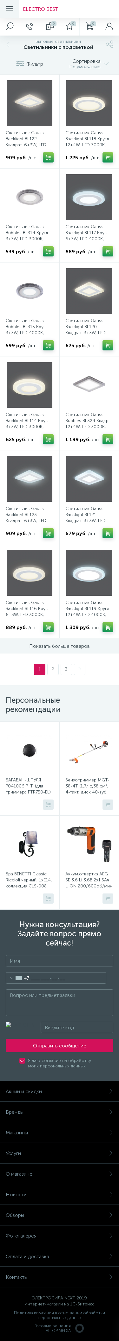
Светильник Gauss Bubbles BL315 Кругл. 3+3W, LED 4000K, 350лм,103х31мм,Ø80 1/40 (29, 333)
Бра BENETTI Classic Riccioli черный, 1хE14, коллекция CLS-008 (29, 880)
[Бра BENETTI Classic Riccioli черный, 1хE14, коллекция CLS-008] (30, 844)
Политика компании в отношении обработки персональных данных (59, 1315)
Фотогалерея (21, 1236)
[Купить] (48, 157)
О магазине (19, 1174)
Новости (16, 1195)
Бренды (14, 1112)
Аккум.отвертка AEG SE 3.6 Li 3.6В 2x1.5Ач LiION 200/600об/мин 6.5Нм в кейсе (88, 883)
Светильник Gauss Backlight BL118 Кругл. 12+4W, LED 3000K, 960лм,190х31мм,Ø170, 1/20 (89, 145)
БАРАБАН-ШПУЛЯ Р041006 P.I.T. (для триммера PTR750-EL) (28, 786)
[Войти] (109, 27)
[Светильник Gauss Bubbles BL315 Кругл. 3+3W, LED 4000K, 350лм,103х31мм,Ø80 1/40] (30, 291)
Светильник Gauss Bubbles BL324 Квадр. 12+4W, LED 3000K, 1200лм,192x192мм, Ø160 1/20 (87, 426)
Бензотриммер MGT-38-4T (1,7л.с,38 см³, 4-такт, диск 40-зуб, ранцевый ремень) (87, 789)
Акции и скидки (24, 1091)
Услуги (13, 1153)
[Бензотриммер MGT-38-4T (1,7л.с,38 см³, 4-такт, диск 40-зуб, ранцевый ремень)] (89, 750)
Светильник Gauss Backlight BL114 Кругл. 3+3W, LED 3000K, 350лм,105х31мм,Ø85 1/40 (28, 426)
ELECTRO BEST (40, 9)
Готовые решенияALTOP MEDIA (53, 1328)
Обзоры (15, 1215)
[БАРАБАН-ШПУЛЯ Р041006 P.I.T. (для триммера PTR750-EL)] (30, 750)
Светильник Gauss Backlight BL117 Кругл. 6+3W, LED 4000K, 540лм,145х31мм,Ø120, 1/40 (89, 239)
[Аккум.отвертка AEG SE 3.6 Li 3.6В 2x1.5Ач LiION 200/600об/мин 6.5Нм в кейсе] (89, 844)
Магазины (17, 1133)
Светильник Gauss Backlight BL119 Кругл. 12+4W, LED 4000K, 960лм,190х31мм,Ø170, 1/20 (89, 614)
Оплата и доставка (27, 1256)
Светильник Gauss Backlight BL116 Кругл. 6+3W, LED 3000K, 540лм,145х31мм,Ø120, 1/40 (30, 614)
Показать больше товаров (59, 646)
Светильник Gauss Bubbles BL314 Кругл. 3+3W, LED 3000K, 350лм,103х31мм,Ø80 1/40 (29, 239)
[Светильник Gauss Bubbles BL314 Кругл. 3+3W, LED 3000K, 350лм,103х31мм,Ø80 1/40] (30, 197)
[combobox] (17, 978)
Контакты (17, 1277)
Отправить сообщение (59, 1046)
